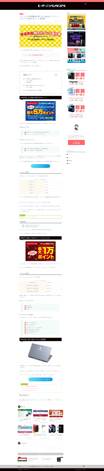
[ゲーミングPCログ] (52, 7)
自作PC (69, 163)
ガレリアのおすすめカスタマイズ (29, 390)
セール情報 (22, 395)
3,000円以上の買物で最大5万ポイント (34, 78)
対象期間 (29, 82)
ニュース (70, 154)
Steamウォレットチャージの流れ (28, 216)
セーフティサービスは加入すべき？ (30, 388)
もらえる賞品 (29, 80)
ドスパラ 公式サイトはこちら (40, 379)
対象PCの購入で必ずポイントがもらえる (35, 85)
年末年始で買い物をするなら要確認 (34, 90)
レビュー (70, 157)
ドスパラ (27, 395)
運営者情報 (20, 469)
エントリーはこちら (40, 166)
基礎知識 (70, 160)
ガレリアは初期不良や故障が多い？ (30, 386)
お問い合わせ (26, 469)
